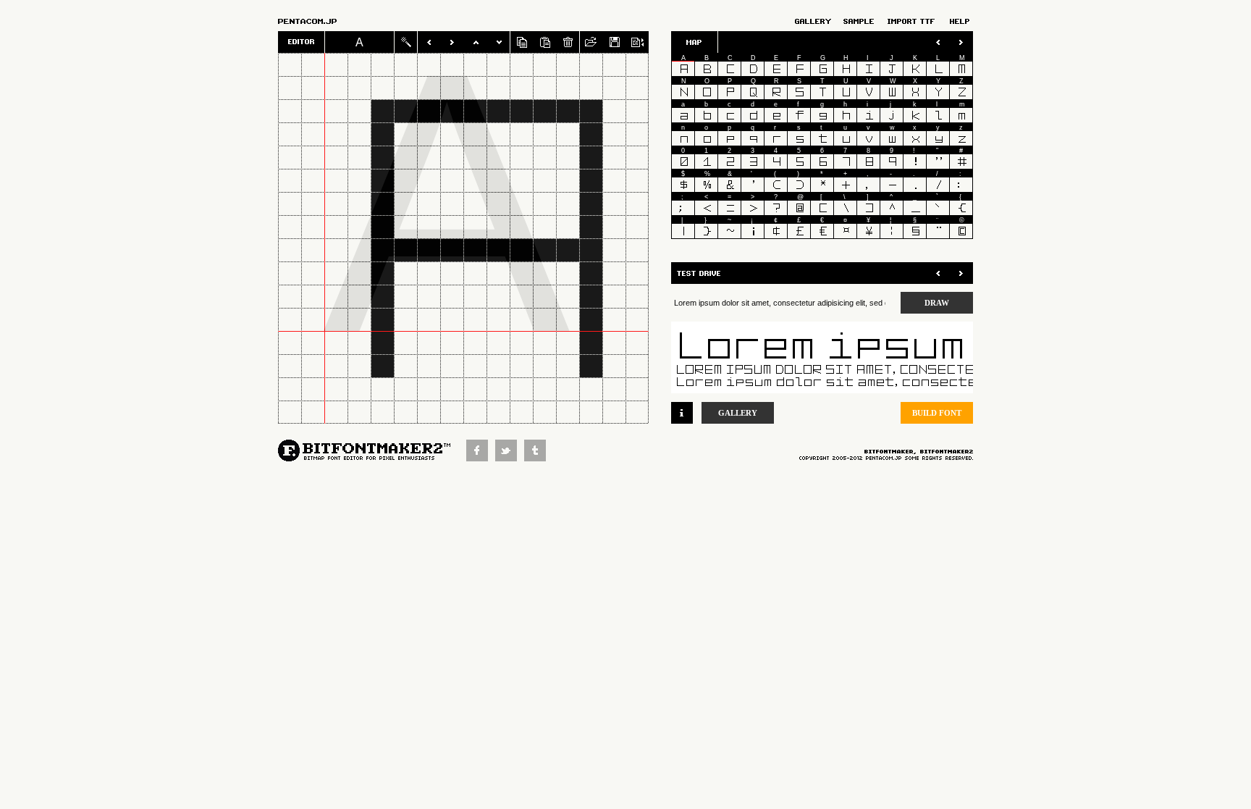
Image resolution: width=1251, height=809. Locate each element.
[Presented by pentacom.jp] (324, 21)
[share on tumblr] (538, 457)
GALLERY (737, 412)
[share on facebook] (480, 457)
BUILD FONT (936, 412)
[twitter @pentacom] (509, 457)
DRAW (936, 302)
